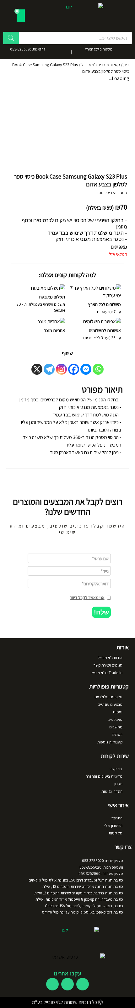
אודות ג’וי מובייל (110, 657)
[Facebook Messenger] (85, 369)
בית (126, 64)
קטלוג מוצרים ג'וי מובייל (100, 64)
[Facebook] (73, 369)
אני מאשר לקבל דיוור (87, 597)
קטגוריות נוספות (109, 742)
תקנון (118, 783)
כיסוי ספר (104, 193)
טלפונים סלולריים (108, 697)
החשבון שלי (113, 825)
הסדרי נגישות (111, 791)
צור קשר (116, 768)
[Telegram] (49, 369)
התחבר (116, 818)
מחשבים (115, 727)
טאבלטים (115, 719)
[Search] (11, 38)
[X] (36, 369)
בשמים (117, 734)
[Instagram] (61, 369)
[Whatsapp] (98, 369)
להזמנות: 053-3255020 (27, 49)
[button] (101, 612)
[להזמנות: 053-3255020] (52, 51)
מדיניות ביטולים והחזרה (104, 776)
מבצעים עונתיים (110, 704)
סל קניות (115, 833)
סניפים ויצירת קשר (108, 665)
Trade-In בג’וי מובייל (106, 672)
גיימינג (117, 712)
